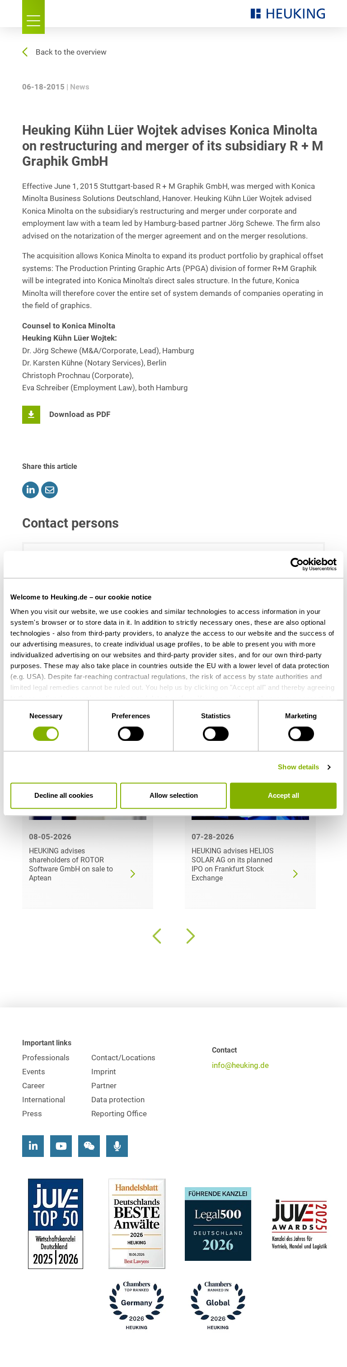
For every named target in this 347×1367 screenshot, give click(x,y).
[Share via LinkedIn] (30, 490)
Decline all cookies (63, 796)
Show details (298, 767)
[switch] (131, 733)
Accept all (283, 796)
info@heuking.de (240, 1065)
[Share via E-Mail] (49, 490)
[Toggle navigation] (33, 17)
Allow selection (174, 796)
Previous (158, 936)
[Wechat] (89, 1146)
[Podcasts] (117, 1146)
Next (189, 936)
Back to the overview (71, 52)
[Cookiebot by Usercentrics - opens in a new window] (297, 564)
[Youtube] (61, 1146)
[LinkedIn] (33, 1146)
